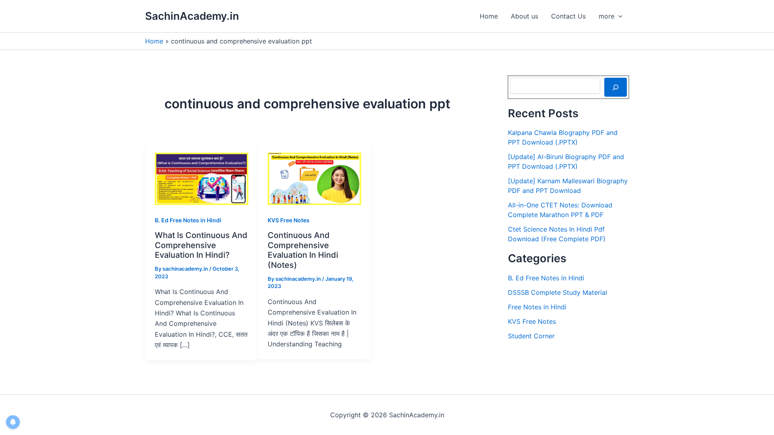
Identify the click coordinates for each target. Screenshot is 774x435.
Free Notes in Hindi (537, 307)
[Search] (615, 87)
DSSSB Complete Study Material (557, 292)
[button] (618, 16)
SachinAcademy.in (192, 16)
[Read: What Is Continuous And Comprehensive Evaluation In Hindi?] (201, 178)
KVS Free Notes (289, 220)
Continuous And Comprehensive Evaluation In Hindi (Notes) (303, 250)
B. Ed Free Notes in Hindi (188, 220)
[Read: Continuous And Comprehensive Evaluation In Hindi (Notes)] (314, 178)
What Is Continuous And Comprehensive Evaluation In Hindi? (201, 245)
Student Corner (531, 336)
